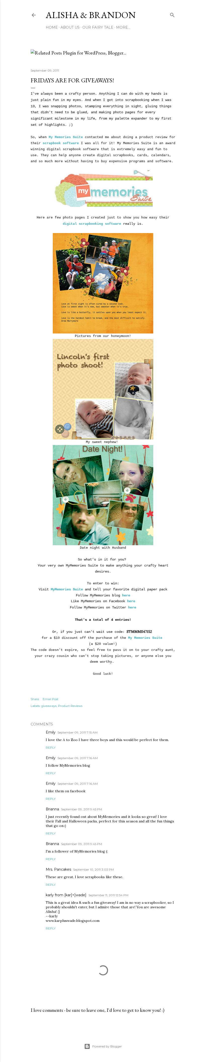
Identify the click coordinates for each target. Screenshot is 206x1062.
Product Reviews (70, 706)
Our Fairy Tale (97, 27)
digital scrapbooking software (92, 224)
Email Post (51, 699)
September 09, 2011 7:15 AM (77, 732)
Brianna (52, 809)
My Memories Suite (66, 137)
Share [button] (35, 699)
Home (52, 27)
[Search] (172, 14)
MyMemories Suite (67, 589)
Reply (51, 747)
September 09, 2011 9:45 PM (81, 809)
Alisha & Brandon (91, 15)
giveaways (49, 706)
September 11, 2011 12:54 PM (108, 895)
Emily (51, 732)
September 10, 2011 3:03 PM (93, 869)
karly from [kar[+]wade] (66, 895)
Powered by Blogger (107, 1046)
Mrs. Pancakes (58, 869)
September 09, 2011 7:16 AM (78, 758)
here (126, 595)
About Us (70, 27)
